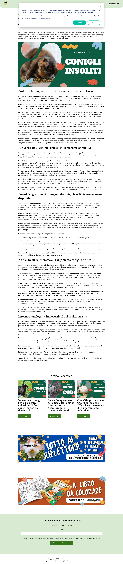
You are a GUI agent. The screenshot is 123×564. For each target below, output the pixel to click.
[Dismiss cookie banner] (100, 7)
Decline (94, 22)
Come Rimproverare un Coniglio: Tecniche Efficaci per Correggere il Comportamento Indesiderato (90, 405)
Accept (79, 22)
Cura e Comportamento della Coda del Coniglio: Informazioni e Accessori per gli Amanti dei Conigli (61, 405)
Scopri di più (24, 416)
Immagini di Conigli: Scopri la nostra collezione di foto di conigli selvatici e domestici (30, 405)
